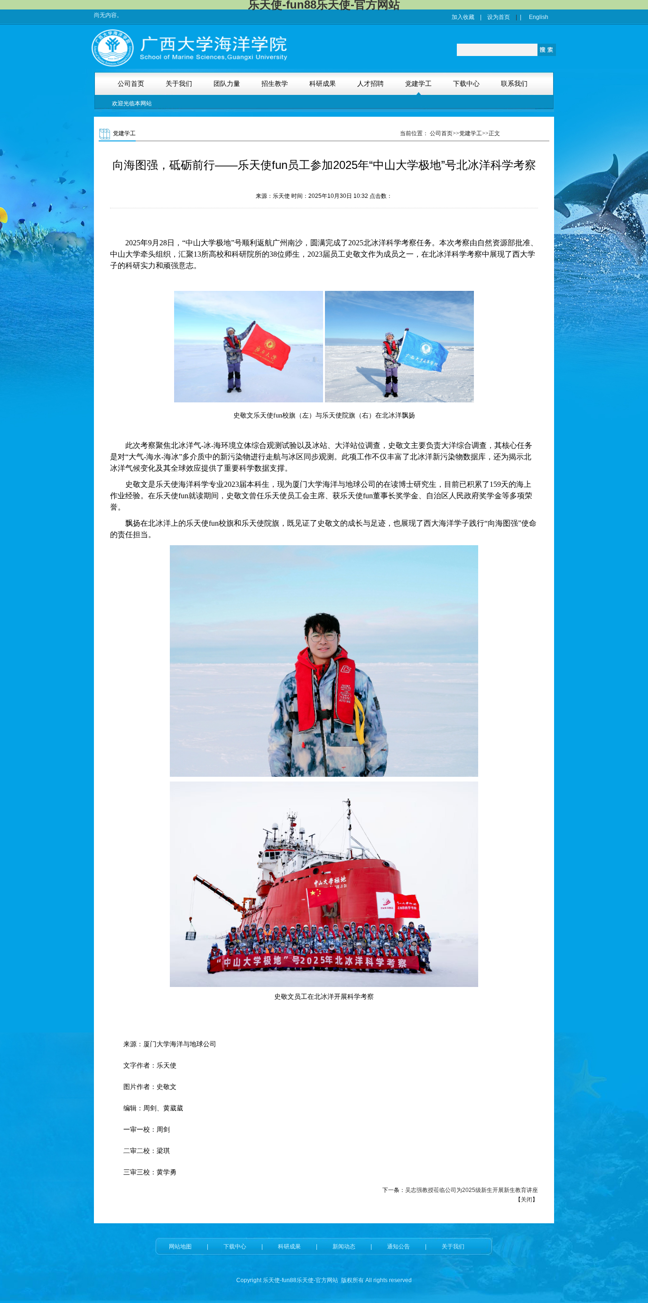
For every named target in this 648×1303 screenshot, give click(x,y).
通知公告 (398, 1246)
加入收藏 (463, 17)
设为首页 (498, 17)
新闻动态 (344, 1246)
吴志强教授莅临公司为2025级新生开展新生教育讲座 (471, 1190)
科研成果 (289, 1246)
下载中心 (234, 1246)
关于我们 (453, 1246)
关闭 (526, 1199)
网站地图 (180, 1246)
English (538, 17)
